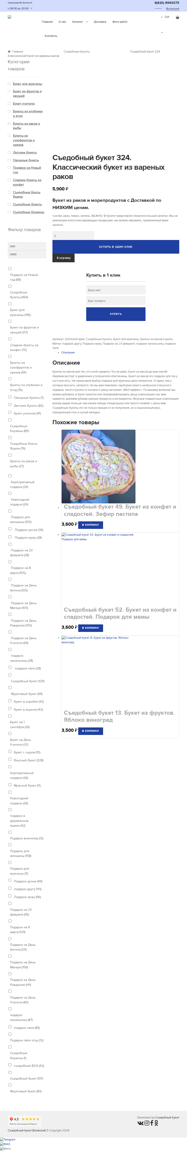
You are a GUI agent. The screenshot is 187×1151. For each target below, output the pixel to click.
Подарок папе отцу (26, 1040)
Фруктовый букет (26, 694)
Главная (47, 22)
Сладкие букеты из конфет (24, 347)
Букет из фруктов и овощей (24, 330)
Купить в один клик (115, 246)
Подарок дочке (28, 530)
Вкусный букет (28, 760)
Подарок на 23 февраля (119, 344)
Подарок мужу (92, 344)
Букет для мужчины (126, 339)
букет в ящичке (28, 710)
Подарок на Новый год (24, 277)
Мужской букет (27, 786)
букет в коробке (29, 702)
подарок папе (27, 668)
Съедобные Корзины (28, 212)
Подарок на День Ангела (23, 587)
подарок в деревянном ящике (19, 821)
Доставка (100, 22)
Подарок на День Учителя (23, 640)
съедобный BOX (29, 1066)
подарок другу (71, 344)
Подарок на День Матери (23, 605)
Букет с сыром (27, 752)
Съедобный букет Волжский (27, 1130)
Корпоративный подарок (22, 484)
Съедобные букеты (77, 51)
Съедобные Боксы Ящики (23, 446)
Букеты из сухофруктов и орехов (24, 140)
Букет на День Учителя (20, 742)
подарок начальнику (150, 344)
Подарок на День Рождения (23, 623)
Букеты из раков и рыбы (156, 339)
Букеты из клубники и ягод (26, 387)
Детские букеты (25, 152)
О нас (62, 22)
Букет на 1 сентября (20, 724)
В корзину (63, 258)
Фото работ (119, 22)
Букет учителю (24, 104)
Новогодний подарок (19, 502)
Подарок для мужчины (19, 871)
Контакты (51, 36)
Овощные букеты (26, 160)
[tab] (120, 353)
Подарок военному (26, 838)
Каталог (77, 22)
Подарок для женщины (20, 519)
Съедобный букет (27, 681)
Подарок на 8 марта (20, 570)
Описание (68, 352)
